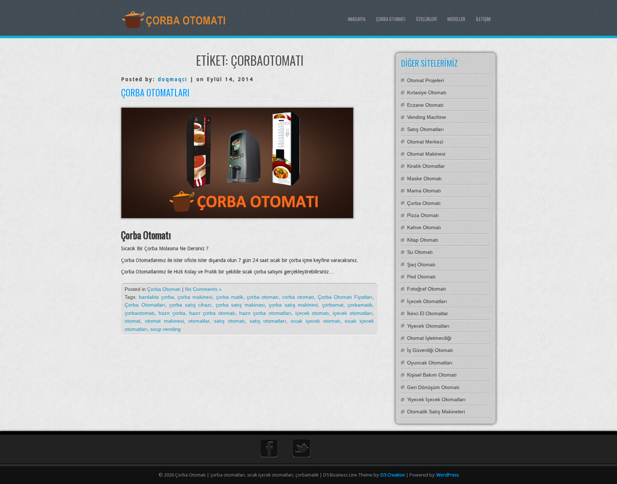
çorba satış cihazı (190, 305)
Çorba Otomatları (155, 92)
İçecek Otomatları (427, 301)
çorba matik (229, 297)
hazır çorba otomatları (265, 313)
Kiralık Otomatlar (426, 166)
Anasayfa (356, 18)
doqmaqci (172, 79)
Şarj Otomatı (421, 264)
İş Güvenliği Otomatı (430, 350)
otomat (132, 321)
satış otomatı (229, 321)
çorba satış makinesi (293, 305)
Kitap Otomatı (422, 240)
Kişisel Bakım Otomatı (432, 375)
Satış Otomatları (425, 129)
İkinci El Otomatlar (427, 313)
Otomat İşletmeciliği (429, 338)
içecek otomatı (312, 313)
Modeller (456, 18)
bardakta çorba (156, 297)
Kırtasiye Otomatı (426, 92)
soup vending (165, 329)
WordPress (447, 475)
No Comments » (203, 289)
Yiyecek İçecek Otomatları (436, 399)
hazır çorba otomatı (212, 313)
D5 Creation (393, 475)
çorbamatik (359, 305)
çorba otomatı (263, 297)
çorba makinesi (194, 297)
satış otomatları (268, 321)
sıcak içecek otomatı (315, 321)
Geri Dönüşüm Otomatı (433, 387)
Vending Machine (426, 117)
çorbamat (332, 305)
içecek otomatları (352, 313)
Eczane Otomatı (425, 105)
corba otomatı (298, 297)
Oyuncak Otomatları (429, 362)
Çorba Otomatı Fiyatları (345, 297)
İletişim (483, 18)
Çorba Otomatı (390, 18)
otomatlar (198, 321)
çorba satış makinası (240, 305)
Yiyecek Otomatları (428, 326)
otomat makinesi (164, 321)
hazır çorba (172, 313)
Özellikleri (426, 18)
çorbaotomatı (140, 313)
